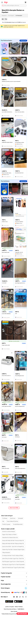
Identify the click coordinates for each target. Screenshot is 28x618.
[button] (2, 2)
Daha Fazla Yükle (14, 507)
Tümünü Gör (23, 40)
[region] (14, 48)
